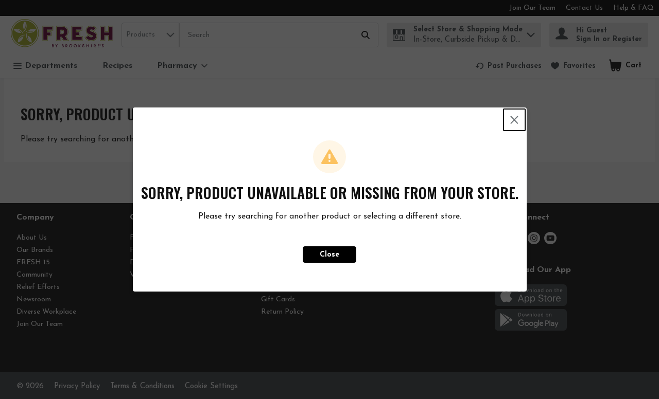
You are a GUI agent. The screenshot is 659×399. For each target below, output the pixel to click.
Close (329, 255)
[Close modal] (514, 119)
